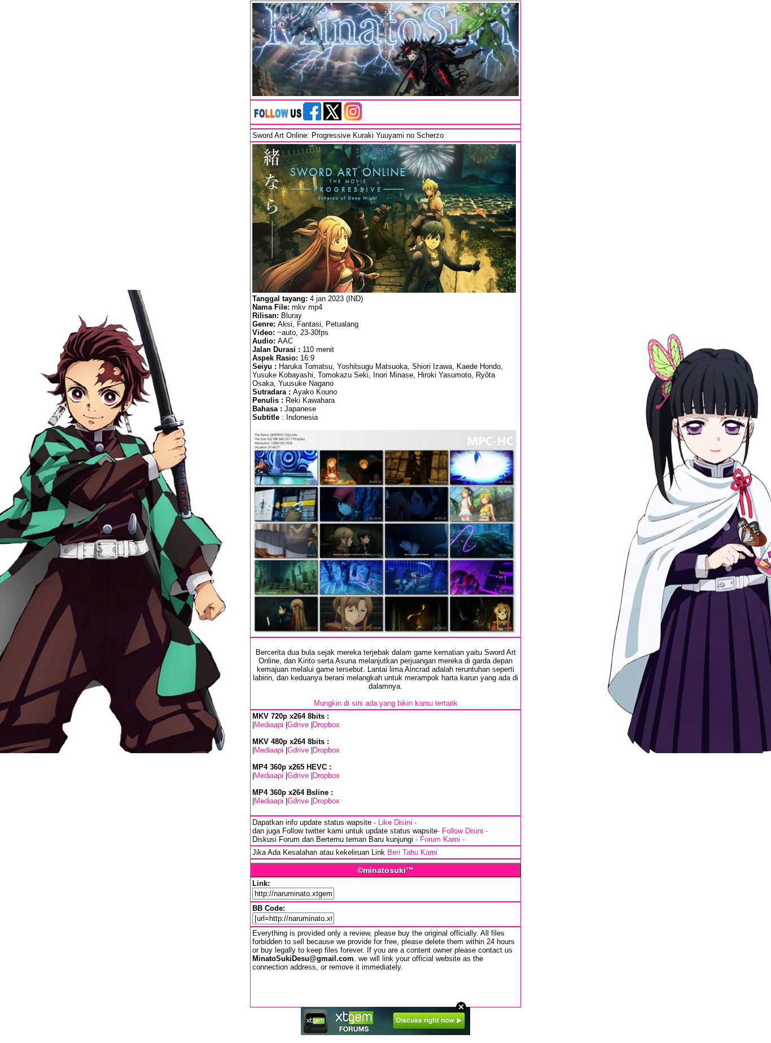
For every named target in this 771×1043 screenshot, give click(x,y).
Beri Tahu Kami (412, 852)
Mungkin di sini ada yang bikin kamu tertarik (386, 703)
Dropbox (326, 724)
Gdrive (298, 724)
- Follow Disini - (462, 831)
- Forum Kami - (440, 839)
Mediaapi (268, 724)
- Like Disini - (395, 822)
